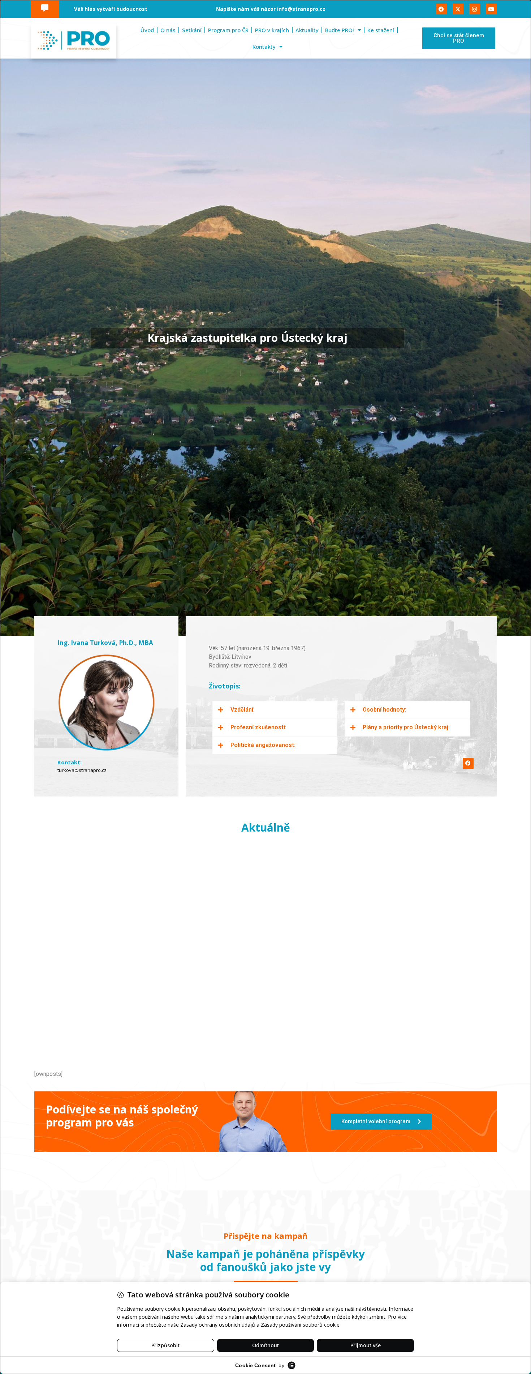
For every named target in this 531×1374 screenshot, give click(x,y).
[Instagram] (474, 9)
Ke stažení (380, 30)
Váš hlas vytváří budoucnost (110, 8)
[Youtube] (491, 9)
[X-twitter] (458, 9)
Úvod (147, 30)
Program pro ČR (228, 30)
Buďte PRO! (339, 30)
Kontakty (264, 46)
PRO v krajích (272, 30)
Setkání (192, 30)
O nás (168, 30)
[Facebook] (441, 9)
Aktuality (307, 30)
